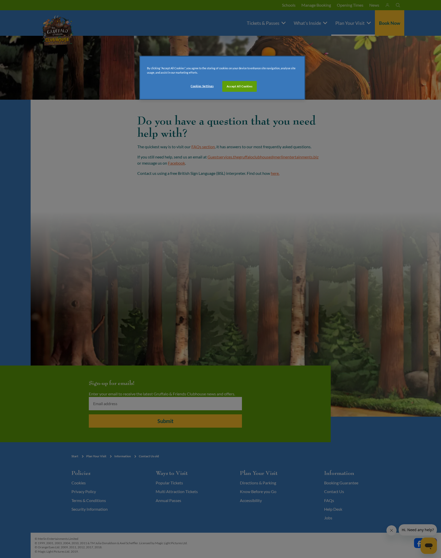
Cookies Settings (202, 86)
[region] (222, 78)
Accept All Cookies (239, 86)
